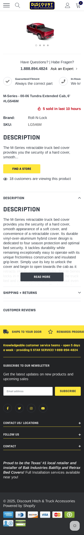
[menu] (6, 5)
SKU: (7, 125)
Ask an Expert (63, 69)
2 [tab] (40, 45)
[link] (7, 408)
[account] (67, 5)
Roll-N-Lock (37, 118)
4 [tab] (48, 45)
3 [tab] (44, 45)
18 (11, 179)
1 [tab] (36, 45)
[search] (17, 5)
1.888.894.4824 (33, 69)
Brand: (9, 118)
